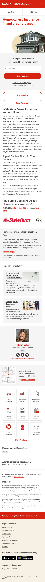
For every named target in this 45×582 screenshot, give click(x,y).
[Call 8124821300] (18, 355)
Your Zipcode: (10, 68)
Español (5, 4)
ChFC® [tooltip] (22, 350)
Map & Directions (28, 379)
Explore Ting (8, 252)
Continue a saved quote (22, 82)
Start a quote (22, 76)
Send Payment (22, 103)
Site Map (5, 547)
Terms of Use (6, 537)
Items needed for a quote (23, 85)
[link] (23, 4)
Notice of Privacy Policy (10, 540)
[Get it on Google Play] (25, 558)
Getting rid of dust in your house (12, 304)
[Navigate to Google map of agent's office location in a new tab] (27, 355)
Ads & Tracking (7, 527)
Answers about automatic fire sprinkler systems (14, 275)
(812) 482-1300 (20, 208)
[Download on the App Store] (9, 558)
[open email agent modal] (22, 355)
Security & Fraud (8, 530)
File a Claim (22, 95)
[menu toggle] (41, 4)
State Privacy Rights (9, 543)
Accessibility (6, 534)
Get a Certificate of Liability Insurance (22, 358)
